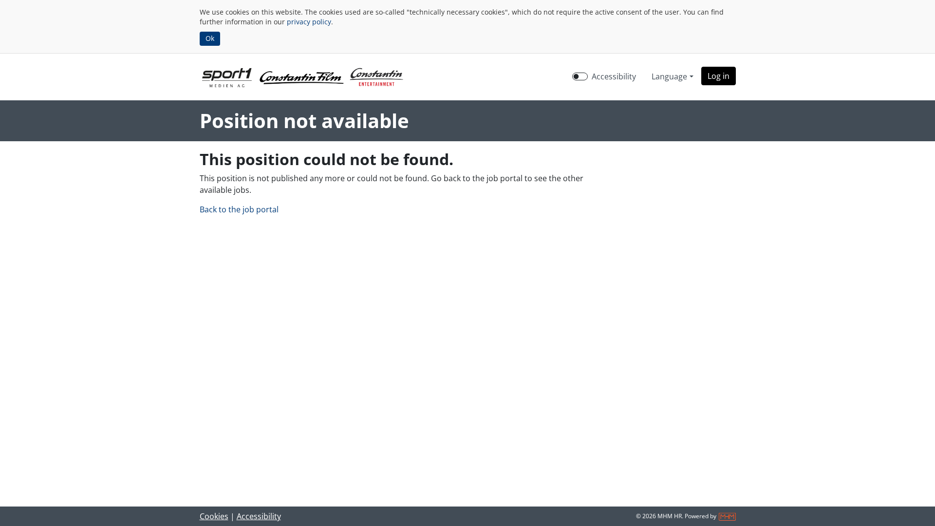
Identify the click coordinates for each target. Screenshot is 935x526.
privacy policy (309, 21)
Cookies (214, 516)
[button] (718, 76)
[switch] (580, 76)
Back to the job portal (239, 209)
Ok (210, 38)
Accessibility (614, 76)
